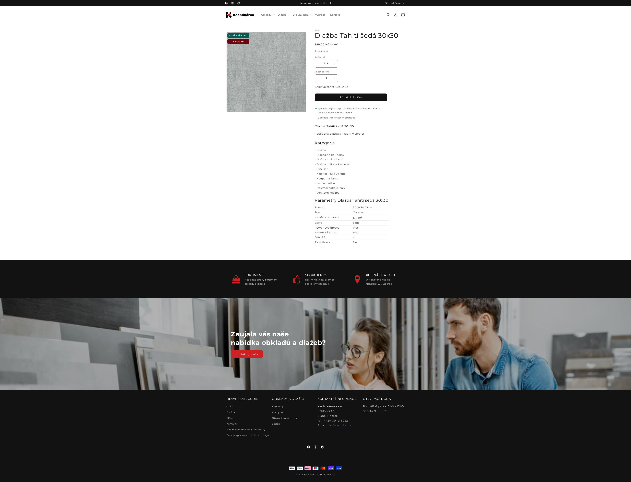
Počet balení (322, 71)
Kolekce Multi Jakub (330, 173)
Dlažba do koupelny (330, 154)
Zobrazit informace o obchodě (336, 117)
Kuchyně (277, 412)
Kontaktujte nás (247, 353)
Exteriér (322, 169)
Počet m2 (320, 57)
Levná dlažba (325, 183)
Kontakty (232, 423)
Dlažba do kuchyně (329, 159)
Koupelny (278, 406)
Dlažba (321, 150)
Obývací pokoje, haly (330, 187)
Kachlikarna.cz (311, 474)
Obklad (230, 406)
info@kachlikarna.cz (341, 425)
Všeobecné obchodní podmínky (245, 429)
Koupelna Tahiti (327, 178)
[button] (267, 14)
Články (230, 418)
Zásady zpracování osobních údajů (247, 435)
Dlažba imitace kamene (333, 164)
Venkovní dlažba (327, 192)
